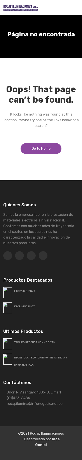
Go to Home (41, 148)
